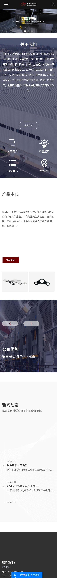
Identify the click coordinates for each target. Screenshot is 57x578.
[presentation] (10, 323)
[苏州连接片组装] (15, 282)
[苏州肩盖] (42, 282)
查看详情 (28, 125)
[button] (25, 31)
